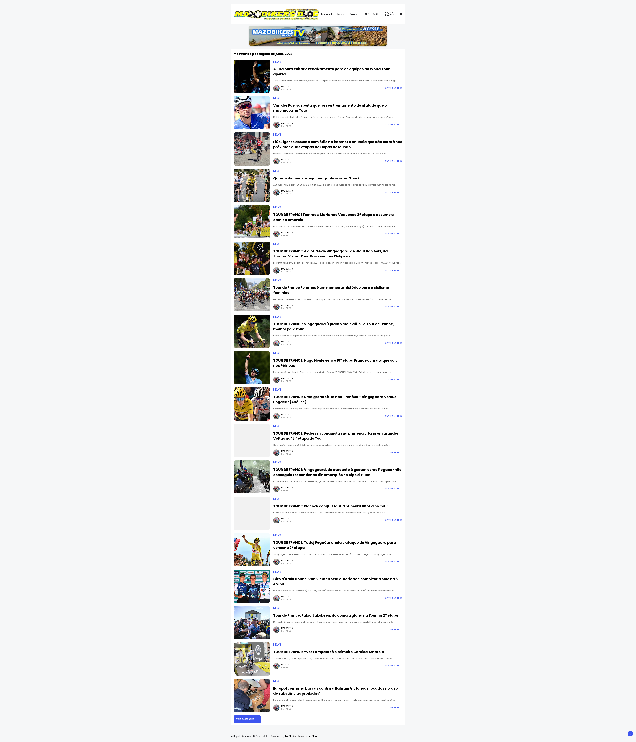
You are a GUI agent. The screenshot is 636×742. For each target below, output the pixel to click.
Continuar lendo (393, 88)
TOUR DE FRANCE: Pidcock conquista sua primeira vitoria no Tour (330, 506)
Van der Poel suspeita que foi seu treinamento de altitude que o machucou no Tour (330, 108)
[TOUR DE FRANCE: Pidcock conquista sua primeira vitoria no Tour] (252, 513)
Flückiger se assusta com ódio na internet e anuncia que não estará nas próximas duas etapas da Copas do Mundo (337, 144)
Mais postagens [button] (245, 719)
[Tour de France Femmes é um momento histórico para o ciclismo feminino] (252, 294)
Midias (340, 14)
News (277, 62)
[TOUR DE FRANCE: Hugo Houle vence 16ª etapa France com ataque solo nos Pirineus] (252, 367)
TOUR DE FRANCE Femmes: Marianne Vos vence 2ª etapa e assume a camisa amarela (333, 217)
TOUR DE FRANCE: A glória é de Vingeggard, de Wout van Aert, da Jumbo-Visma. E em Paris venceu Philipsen (330, 254)
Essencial (326, 14)
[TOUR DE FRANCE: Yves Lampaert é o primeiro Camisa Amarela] (252, 659)
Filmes (353, 14)
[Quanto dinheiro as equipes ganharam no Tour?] (252, 185)
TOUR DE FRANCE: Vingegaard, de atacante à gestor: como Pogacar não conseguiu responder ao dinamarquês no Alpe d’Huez (337, 472)
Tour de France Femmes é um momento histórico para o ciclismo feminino (331, 290)
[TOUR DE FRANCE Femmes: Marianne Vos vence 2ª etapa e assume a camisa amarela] (252, 221)
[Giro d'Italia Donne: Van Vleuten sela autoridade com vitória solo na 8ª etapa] (252, 586)
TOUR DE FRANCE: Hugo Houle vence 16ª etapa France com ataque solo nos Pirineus (335, 363)
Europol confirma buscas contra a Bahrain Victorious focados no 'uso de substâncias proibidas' (335, 691)
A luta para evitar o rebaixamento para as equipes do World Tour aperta (331, 72)
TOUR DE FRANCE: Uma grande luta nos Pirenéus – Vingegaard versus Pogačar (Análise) (334, 399)
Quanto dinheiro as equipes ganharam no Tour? (316, 178)
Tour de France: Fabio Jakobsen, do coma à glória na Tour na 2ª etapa (335, 615)
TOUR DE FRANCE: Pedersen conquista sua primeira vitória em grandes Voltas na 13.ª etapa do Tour (336, 436)
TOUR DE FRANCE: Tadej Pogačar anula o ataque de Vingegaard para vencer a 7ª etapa (334, 545)
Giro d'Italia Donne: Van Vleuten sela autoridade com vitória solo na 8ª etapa (336, 582)
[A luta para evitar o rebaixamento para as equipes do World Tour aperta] (252, 76)
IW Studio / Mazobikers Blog (301, 736)
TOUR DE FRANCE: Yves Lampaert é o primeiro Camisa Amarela (328, 651)
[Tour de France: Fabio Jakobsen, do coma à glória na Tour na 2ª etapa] (252, 622)
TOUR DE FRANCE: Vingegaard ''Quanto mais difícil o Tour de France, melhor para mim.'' (333, 327)
